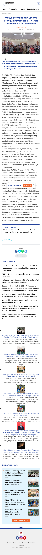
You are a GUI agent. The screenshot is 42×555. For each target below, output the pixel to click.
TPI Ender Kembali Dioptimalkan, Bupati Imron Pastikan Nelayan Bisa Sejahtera (19, 231)
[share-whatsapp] (22, 251)
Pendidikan (7, 239)
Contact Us (21, 545)
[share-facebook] (16, 251)
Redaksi (9, 543)
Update (28, 185)
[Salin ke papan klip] (25, 251)
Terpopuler (13, 9)
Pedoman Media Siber (28, 543)
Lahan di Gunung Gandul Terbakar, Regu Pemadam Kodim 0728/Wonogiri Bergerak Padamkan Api (21, 451)
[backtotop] (21, 529)
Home (4, 9)
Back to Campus (33, 9)
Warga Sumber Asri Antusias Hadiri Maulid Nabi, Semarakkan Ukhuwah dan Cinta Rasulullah (21, 356)
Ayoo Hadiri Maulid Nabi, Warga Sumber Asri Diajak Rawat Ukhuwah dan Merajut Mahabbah (21, 375)
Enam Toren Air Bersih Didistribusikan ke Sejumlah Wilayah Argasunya (21, 414)
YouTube (26, 540)
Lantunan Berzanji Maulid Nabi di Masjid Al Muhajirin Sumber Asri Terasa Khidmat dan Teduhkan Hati (21, 336)
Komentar (22, 256)
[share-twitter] (19, 251)
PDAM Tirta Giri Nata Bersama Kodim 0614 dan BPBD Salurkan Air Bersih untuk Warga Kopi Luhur (21, 395)
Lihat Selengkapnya (20, 520)
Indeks (22, 9)
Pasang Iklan (17, 543)
